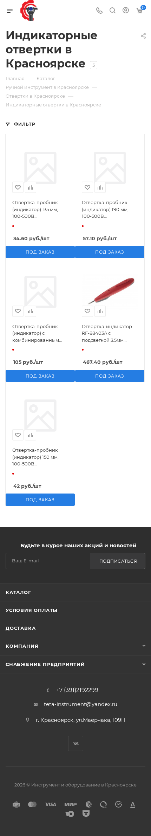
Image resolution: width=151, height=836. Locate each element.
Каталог (18, 592)
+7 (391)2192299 (77, 690)
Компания (22, 646)
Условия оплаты (32, 610)
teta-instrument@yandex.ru (80, 704)
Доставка (20, 628)
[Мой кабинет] (126, 11)
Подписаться (118, 561)
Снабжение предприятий (45, 664)
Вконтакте (75, 743)
